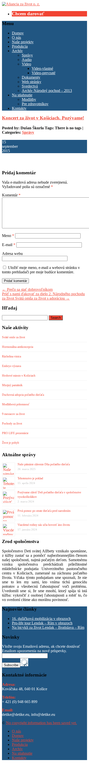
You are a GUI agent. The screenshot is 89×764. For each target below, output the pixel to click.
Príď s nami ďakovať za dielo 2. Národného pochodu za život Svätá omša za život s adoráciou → (43, 296)
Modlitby (29, 99)
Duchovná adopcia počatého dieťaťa (23, 395)
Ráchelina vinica (11, 356)
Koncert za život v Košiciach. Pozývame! (43, 117)
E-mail (8, 245)
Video (26, 64)
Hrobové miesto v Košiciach (18, 375)
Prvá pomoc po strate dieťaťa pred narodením (44, 511)
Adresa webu (12, 253)
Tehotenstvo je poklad (30, 478)
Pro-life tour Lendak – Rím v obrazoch (42, 623)
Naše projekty (23, 42)
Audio (27, 60)
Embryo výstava (11, 366)
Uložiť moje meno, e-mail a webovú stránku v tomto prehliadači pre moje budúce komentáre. (41, 269)
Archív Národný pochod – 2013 (47, 90)
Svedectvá (30, 86)
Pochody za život (12, 423)
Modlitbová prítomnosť (15, 404)
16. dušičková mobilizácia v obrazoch (41, 619)
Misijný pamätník (12, 385)
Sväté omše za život (13, 337)
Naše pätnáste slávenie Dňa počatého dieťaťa (44, 464)
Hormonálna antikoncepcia (17, 347)
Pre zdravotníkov (35, 104)
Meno (8, 236)
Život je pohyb (10, 442)
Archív (17, 51)
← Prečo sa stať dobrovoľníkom (27, 289)
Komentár (11, 195)
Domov (18, 33)
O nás (16, 37)
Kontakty (19, 108)
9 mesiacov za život (13, 414)
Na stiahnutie (22, 95)
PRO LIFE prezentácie (15, 433)
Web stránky (31, 82)
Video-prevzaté (43, 73)
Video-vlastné (42, 68)
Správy (27, 55)
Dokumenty (31, 77)
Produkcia (20, 46)
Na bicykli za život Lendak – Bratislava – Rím (48, 627)
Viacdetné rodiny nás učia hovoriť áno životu (44, 525)
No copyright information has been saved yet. (41, 723)
